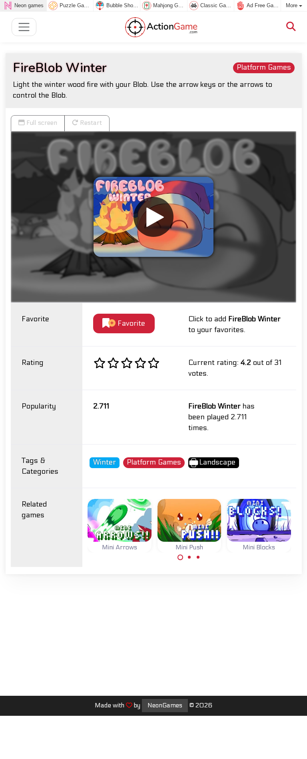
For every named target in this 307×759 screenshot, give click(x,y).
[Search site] (291, 27)
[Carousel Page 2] (189, 557)
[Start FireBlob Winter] (153, 217)
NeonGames (165, 705)
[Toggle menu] (24, 27)
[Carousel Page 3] (198, 557)
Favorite (130, 323)
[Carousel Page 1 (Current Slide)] (180, 557)
